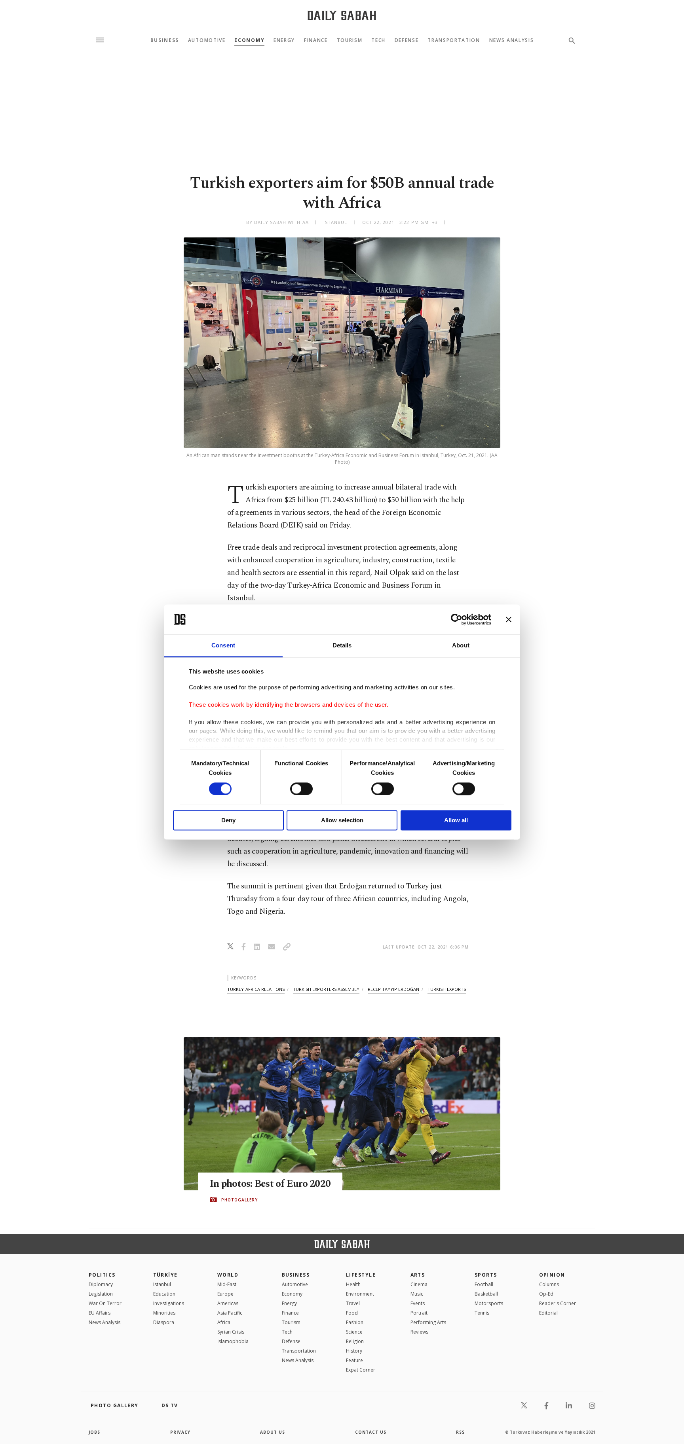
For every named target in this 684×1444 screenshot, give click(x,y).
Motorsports (489, 1303)
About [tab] (460, 645)
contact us (370, 1432)
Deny (228, 820)
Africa (223, 1322)
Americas (227, 1303)
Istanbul (162, 1284)
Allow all (456, 820)
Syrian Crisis (230, 1331)
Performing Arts (428, 1322)
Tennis (482, 1312)
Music (416, 1293)
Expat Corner (360, 1369)
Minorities (164, 1312)
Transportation (454, 40)
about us (272, 1432)
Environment (360, 1293)
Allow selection (342, 820)
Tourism (350, 40)
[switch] (301, 788)
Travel (353, 1303)
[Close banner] (508, 619)
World (227, 1274)
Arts (417, 1274)
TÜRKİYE (165, 1274)
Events (417, 1303)
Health (353, 1284)
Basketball (486, 1293)
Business (164, 40)
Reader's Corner (557, 1303)
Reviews (419, 1331)
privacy (180, 1432)
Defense (407, 40)
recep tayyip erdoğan (393, 989)
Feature (354, 1360)
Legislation (101, 1293)
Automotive (207, 40)
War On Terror (105, 1303)
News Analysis (511, 40)
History (354, 1350)
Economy (249, 40)
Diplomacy (101, 1284)
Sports (486, 1274)
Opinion (552, 1274)
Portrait (419, 1312)
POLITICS (102, 1274)
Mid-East (226, 1284)
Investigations (168, 1303)
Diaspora (163, 1322)
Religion (355, 1341)
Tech (378, 40)
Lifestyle (361, 1274)
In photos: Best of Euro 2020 (270, 1184)
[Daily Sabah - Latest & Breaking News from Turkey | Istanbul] (341, 15)
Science (354, 1331)
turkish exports (447, 989)
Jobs (94, 1432)
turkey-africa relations (256, 989)
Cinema (419, 1284)
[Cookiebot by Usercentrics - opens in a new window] (456, 619)
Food (352, 1312)
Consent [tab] (223, 645)
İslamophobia (233, 1341)
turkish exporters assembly (326, 989)
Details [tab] (342, 645)
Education (164, 1293)
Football (484, 1284)
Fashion (354, 1322)
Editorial (548, 1312)
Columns (549, 1284)
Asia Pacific (229, 1312)
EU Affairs (99, 1312)
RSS (460, 1432)
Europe (225, 1293)
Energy (284, 40)
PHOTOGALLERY (239, 1200)
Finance (316, 40)
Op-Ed (546, 1293)
